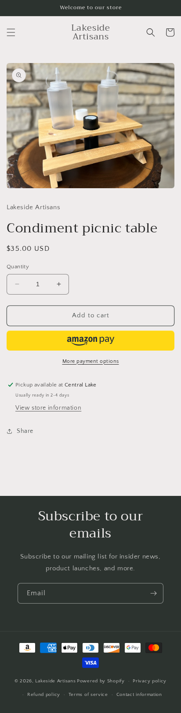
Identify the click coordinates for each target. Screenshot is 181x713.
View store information (48, 407)
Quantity (18, 266)
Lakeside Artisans (55, 681)
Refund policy (43, 694)
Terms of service (88, 694)
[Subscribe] (153, 593)
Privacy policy (150, 681)
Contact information (139, 694)
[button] (11, 32)
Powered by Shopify (101, 681)
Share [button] (25, 431)
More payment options (90, 361)
